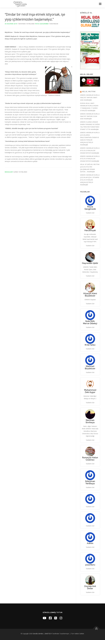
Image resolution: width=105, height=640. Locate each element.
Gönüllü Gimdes (38, 634)
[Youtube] (44, 618)
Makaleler (9, 172)
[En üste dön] (96, 629)
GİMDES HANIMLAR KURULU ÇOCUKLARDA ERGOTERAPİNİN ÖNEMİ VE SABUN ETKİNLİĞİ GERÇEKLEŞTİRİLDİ (90, 137)
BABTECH (48, 634)
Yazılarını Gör (90, 213)
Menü (100, 4)
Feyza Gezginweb (42, 24)
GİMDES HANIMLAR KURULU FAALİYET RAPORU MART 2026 (90, 97)
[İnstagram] (61, 618)
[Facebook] (50, 618)
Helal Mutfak (89, 91)
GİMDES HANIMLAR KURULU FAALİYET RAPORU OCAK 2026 (90, 116)
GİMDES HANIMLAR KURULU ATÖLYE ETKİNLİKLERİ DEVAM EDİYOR (90, 150)
